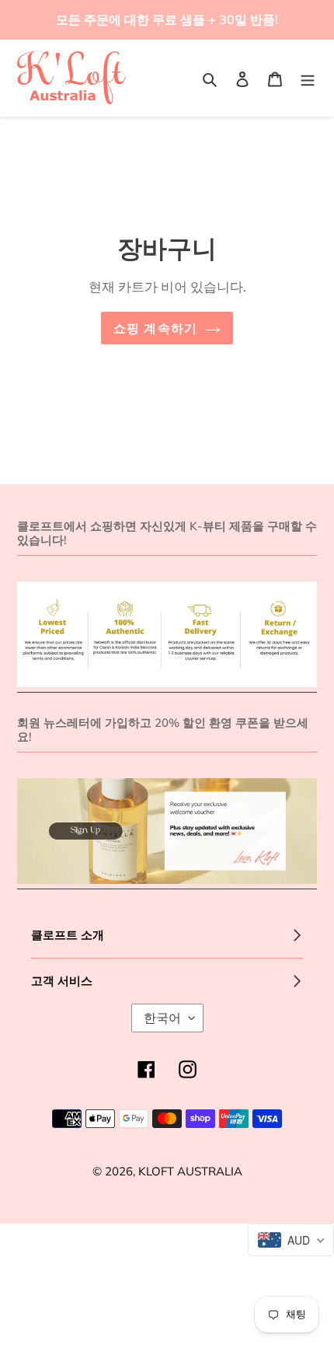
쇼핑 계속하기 (155, 328)
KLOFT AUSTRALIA (190, 1171)
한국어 (162, 1017)
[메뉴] (307, 78)
